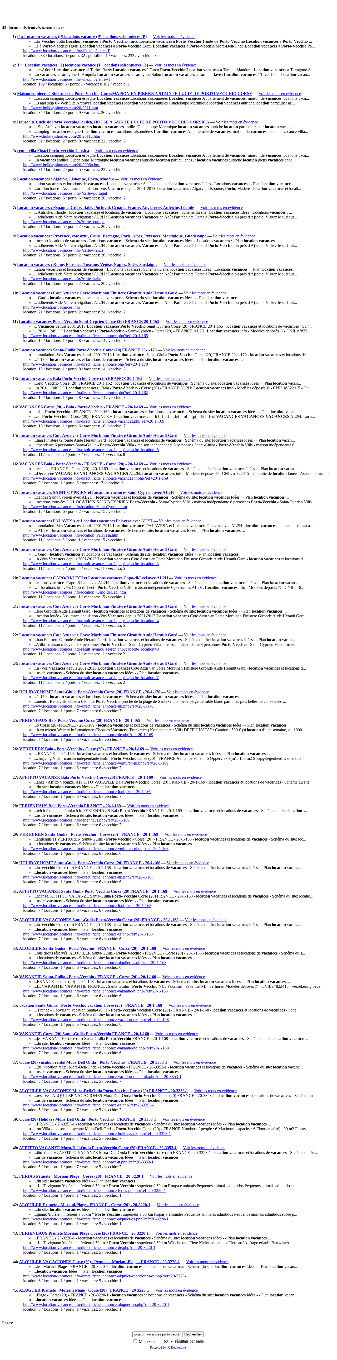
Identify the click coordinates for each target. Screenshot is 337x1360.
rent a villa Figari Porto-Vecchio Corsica (53, 150)
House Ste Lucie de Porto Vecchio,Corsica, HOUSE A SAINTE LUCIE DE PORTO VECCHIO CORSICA (113, 122)
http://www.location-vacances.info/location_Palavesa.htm (70, 535)
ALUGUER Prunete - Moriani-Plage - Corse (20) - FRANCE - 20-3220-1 (84, 1290)
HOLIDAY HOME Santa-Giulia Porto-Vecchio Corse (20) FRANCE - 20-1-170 (89, 692)
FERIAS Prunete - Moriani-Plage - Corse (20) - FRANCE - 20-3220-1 (81, 1176)
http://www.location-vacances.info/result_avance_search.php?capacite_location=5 (91, 449)
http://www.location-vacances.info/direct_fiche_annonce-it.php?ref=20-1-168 (87, 905)
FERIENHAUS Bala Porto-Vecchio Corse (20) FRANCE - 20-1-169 (79, 720)
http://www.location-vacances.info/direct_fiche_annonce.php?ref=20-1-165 (85, 335)
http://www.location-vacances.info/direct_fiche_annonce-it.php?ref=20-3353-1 (88, 1162)
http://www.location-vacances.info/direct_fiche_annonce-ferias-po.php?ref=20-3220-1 (94, 1190)
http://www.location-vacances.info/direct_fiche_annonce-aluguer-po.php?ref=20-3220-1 (96, 1304)
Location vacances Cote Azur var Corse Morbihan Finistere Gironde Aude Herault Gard (98, 293)
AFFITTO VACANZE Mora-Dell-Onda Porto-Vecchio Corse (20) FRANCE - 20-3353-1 (98, 1148)
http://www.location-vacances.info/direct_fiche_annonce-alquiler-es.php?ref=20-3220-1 (95, 1219)
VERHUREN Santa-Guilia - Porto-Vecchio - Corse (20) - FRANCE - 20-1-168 (88, 834)
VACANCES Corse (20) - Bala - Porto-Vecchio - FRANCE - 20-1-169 (81, 407)
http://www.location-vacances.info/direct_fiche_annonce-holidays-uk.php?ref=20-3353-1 (97, 1133)
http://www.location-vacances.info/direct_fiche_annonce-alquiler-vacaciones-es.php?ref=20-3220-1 (105, 1276)
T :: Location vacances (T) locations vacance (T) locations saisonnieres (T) (82, 65)
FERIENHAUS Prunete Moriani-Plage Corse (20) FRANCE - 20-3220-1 (84, 1233)
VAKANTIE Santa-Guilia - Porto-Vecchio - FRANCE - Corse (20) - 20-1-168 (87, 977)
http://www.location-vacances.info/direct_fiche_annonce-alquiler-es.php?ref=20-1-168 (94, 962)
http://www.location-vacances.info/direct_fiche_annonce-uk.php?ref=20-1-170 (88, 706)
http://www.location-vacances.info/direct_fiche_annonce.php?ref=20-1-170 (85, 364)
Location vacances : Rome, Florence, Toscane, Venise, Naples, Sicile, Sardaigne (87, 264)
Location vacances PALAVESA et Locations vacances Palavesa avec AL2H (86, 521)
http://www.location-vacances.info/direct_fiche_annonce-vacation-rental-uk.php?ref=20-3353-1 (102, 1076)
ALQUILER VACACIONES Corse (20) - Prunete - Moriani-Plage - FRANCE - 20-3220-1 (99, 1261)
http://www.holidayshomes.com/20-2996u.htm (61, 165)
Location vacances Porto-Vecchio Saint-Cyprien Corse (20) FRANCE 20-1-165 (89, 321)
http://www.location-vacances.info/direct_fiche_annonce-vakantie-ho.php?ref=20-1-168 (96, 1048)
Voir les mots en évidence (174, 36)
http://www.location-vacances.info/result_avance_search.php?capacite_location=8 (91, 649)
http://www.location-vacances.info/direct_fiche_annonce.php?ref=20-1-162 (85, 392)
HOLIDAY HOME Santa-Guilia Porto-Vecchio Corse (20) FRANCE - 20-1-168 (89, 863)
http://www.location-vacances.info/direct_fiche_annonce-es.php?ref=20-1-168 (88, 934)
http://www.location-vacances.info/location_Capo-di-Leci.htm (74, 592)
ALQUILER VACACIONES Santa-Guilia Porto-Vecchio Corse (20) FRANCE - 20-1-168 (99, 920)
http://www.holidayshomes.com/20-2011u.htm (61, 136)
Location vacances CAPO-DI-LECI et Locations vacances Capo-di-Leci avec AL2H (94, 578)
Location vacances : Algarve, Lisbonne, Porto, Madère (65, 179)
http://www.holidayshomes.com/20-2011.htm (60, 108)
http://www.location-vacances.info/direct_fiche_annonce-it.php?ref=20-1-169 (87, 791)
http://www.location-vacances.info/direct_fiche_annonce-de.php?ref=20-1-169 (88, 734)
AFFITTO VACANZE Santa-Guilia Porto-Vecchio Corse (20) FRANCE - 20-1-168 (93, 891)
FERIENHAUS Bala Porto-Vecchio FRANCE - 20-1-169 (70, 806)
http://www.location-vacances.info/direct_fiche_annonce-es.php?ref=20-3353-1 (89, 1105)
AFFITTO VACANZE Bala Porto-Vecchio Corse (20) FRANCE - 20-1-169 (86, 777)
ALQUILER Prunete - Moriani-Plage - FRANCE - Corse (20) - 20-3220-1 (84, 1204)
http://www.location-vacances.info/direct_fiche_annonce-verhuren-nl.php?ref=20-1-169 (95, 763)
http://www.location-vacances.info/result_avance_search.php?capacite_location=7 (91, 677)
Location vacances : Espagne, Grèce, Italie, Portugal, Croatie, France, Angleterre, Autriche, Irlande (105, 207)
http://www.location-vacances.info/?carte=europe (64, 221)
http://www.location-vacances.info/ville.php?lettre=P (66, 51)
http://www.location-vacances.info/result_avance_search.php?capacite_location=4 (91, 620)
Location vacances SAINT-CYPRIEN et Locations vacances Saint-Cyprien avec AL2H (97, 492)
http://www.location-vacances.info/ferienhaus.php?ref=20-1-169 (76, 820)
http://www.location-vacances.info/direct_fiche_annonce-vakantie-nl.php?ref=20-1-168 (95, 991)
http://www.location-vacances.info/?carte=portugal (65, 193)
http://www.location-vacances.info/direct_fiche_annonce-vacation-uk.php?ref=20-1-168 (96, 1019)
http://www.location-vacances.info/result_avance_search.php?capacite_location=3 (91, 563)
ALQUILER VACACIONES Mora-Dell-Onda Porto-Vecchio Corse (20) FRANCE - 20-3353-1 (103, 1091)
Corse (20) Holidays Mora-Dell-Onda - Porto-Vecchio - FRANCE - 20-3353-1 (87, 1119)
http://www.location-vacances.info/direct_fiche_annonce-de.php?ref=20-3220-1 (89, 1247)
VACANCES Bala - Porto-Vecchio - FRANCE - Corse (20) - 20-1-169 (81, 464)
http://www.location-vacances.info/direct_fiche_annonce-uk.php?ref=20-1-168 (88, 877)
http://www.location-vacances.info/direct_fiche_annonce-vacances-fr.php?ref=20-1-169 (95, 478)
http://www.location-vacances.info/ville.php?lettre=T (67, 79)
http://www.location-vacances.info (51, 307)
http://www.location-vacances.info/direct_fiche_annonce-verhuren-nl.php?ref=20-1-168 (95, 848)
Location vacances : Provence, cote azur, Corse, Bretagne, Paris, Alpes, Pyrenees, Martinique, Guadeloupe (111, 236)
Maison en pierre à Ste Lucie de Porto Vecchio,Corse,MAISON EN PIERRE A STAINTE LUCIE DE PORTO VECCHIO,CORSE (134, 93)
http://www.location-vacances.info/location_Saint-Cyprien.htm (75, 506)
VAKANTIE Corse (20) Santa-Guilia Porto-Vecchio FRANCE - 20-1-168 (84, 1034)
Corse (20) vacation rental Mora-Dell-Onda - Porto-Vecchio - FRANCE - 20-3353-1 (93, 1062)
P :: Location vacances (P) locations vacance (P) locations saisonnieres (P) (82, 36)
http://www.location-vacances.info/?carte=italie (62, 278)
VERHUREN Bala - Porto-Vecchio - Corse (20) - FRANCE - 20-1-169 (81, 749)
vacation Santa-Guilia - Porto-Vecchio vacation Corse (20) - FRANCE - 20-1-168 (90, 1005)
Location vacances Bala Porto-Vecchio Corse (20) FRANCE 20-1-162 (80, 378)
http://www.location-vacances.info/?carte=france (63, 250)
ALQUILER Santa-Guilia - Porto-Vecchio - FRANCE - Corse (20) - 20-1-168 (87, 948)
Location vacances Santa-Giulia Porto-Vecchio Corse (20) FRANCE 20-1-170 (88, 350)
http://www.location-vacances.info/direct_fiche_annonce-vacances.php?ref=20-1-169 (93, 421)
